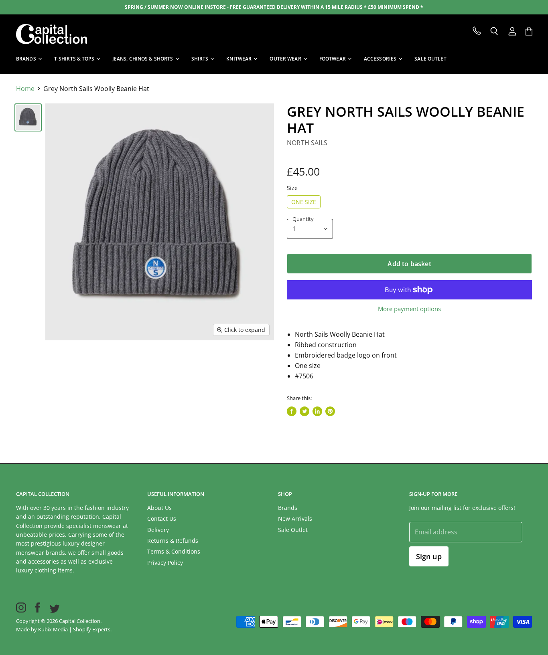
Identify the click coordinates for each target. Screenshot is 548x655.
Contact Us (161, 518)
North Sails (307, 142)
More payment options (409, 308)
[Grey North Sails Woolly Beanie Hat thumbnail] (28, 117)
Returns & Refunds (172, 540)
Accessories (381, 58)
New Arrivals (295, 518)
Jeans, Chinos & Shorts (143, 58)
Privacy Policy (165, 562)
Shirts (200, 58)
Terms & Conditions (173, 551)
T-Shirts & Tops (74, 58)
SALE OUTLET (430, 58)
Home (25, 88)
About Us (159, 507)
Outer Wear (286, 58)
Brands (26, 58)
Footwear (333, 58)
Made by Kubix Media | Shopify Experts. (64, 629)
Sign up (429, 556)
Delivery (158, 530)
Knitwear (239, 58)
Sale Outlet (293, 530)
